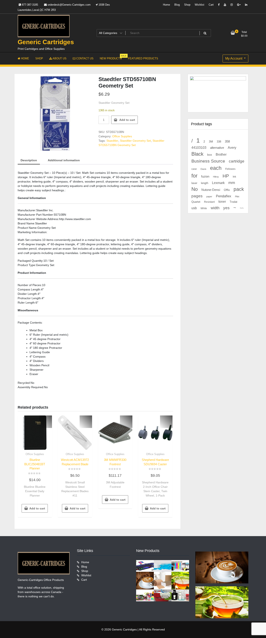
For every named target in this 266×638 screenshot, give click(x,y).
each (216, 168)
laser (194, 183)
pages (197, 196)
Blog (177, 4)
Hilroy (216, 176)
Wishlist (199, 4)
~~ (242, 208)
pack (239, 189)
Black (197, 154)
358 (227, 141)
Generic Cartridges (46, 42)
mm (231, 182)
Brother (221, 154)
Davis (203, 169)
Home (166, 4)
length (204, 183)
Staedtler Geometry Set (135, 140)
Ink (234, 176)
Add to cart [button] (37, 508)
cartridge (236, 161)
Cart (211, 4)
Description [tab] (29, 160)
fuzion (205, 176)
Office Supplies (122, 136)
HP (226, 176)
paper (209, 196)
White (204, 208)
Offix (227, 189)
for (194, 176)
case (194, 169)
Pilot (237, 196)
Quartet (195, 201)
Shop (187, 4)
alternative (217, 147)
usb (194, 208)
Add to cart (127, 119)
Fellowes (230, 169)
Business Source (208, 161)
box (209, 154)
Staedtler (112, 140)
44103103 (198, 147)
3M (211, 141)
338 (219, 141)
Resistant (209, 201)
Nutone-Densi (210, 189)
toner (222, 201)
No (194, 189)
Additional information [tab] (64, 160)
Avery (232, 147)
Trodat (233, 201)
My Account (234, 58)
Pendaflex (223, 196)
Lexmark (218, 183)
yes (226, 208)
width (215, 208)
